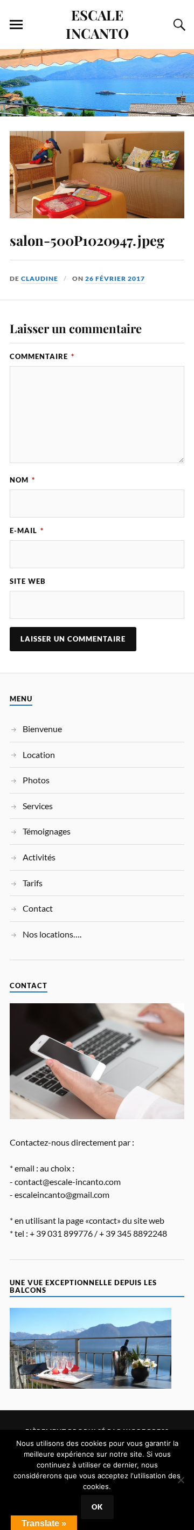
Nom (22, 479)
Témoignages (47, 831)
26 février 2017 (115, 278)
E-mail (27, 530)
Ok (97, 1507)
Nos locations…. (52, 934)
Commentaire (42, 356)
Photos (36, 780)
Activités (39, 857)
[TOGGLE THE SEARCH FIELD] (177, 24)
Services (38, 806)
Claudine (39, 278)
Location (39, 754)
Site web (28, 581)
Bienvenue (42, 728)
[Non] (180, 1479)
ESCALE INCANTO (97, 23)
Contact (38, 908)
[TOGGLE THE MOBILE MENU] (16, 24)
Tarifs (33, 883)
